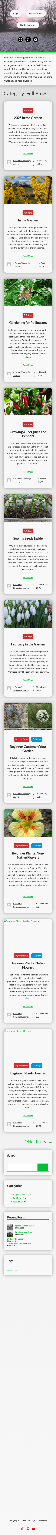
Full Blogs (28, 110)
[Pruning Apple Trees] (10, 1234)
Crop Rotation (12, 1270)
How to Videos (36, 13)
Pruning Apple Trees (24, 1232)
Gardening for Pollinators (28, 323)
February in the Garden (28, 644)
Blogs (15, 13)
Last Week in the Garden (20, 1243)
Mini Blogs (18, 1201)
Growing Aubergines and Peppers (28, 434)
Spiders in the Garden (24, 1225)
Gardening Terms (28, 25)
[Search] (42, 1167)
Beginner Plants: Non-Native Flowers (28, 855)
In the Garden (28, 220)
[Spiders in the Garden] (10, 1227)
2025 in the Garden (28, 118)
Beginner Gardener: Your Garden (28, 749)
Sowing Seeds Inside (28, 538)
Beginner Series (21, 739)
